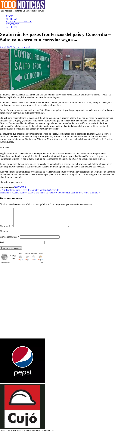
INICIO (9, 16)
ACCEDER (12, 27)
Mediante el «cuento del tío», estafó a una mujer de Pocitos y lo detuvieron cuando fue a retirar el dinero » (50, 192)
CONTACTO (12, 24)
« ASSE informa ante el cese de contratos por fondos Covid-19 (29, 190)
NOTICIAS (11, 19)
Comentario (6, 226)
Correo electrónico (9, 237)
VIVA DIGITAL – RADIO (19, 21)
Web (2, 242)
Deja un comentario (22, 47)
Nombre (5, 231)
